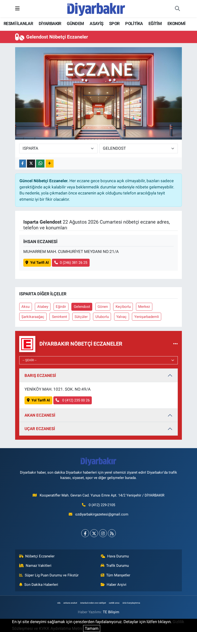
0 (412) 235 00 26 (75, 400)
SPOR (114, 23)
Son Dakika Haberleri (41, 584)
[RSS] (112, 533)
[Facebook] (85, 533)
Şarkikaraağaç (32, 317)
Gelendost (82, 306)
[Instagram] (103, 533)
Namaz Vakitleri (38, 565)
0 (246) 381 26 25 (73, 262)
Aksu (25, 306)
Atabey (42, 306)
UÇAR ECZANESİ (40, 428)
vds (59, 603)
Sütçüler (81, 317)
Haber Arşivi (116, 584)
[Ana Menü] (17, 8)
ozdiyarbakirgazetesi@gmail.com (101, 514)
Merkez (144, 306)
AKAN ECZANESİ (40, 415)
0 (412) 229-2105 (102, 505)
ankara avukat (70, 603)
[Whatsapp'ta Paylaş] (40, 164)
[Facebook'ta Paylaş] (22, 164)
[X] (94, 533)
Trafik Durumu (117, 565)
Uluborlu (102, 317)
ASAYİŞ (96, 23)
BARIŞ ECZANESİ (40, 375)
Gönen (103, 306)
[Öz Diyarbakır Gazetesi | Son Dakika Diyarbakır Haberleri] (96, 8)
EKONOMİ (176, 23)
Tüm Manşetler (118, 575)
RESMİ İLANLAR (18, 23)
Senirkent (59, 317)
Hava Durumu (118, 556)
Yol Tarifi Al (39, 262)
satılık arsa (114, 603)
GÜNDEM (75, 23)
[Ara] (177, 9)
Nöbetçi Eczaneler (40, 556)
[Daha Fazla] (50, 164)
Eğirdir (61, 306)
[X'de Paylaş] (31, 164)
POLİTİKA (134, 23)
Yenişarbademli (146, 317)
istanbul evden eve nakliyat (93, 603)
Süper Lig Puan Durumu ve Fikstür (52, 575)
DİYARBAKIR (50, 23)
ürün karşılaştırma (131, 603)
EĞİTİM (155, 23)
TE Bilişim (111, 612)
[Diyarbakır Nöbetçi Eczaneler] (175, 344)
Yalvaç (121, 317)
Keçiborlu (123, 306)
